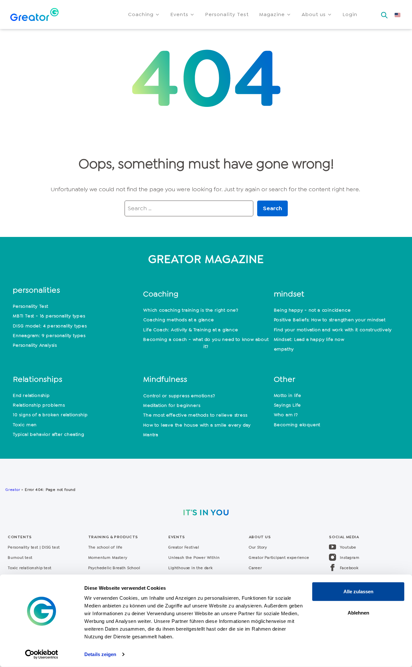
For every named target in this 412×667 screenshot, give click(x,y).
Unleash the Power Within (194, 557)
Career (255, 567)
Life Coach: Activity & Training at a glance (190, 330)
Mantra (150, 434)
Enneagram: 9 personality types (49, 335)
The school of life (105, 547)
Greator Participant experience (279, 557)
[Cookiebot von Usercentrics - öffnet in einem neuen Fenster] (42, 654)
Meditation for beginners (171, 405)
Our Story (258, 547)
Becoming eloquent (297, 424)
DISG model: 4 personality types (50, 326)
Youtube (348, 547)
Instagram (349, 557)
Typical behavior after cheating (48, 434)
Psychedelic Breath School (114, 567)
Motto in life (287, 395)
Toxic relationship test (29, 567)
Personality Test (30, 306)
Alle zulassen (358, 591)
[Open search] (384, 13)
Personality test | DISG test (34, 547)
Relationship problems (39, 405)
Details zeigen (100, 654)
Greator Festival (184, 547)
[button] (144, 14)
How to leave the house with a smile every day (197, 425)
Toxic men (25, 424)
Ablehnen (358, 612)
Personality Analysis (35, 345)
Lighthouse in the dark (190, 567)
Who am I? (286, 415)
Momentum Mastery (107, 557)
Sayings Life (287, 405)
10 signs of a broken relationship (50, 415)
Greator (12, 489)
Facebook (349, 567)
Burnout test (20, 557)
